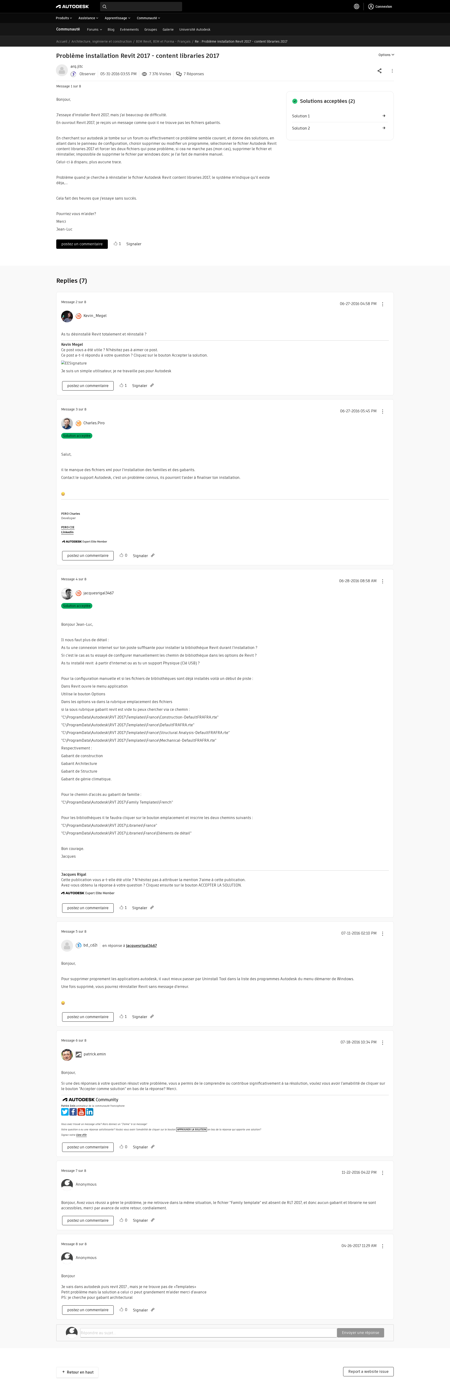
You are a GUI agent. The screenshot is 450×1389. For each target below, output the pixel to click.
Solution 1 (301, 116)
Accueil (61, 41)
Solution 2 (301, 128)
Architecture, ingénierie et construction (101, 41)
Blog (111, 29)
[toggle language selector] (357, 6)
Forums (92, 29)
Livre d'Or (81, 1135)
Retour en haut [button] (80, 1372)
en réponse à (129, 945)
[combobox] (141, 6)
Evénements (129, 29)
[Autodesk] (72, 6)
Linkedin (67, 532)
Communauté (68, 29)
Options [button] (384, 54)
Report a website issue (368, 1371)
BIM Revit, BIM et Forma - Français (163, 41)
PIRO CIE (68, 527)
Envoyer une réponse (360, 1332)
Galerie (168, 29)
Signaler (133, 244)
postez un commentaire (82, 244)
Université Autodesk (194, 29)
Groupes (150, 29)
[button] (392, 70)
